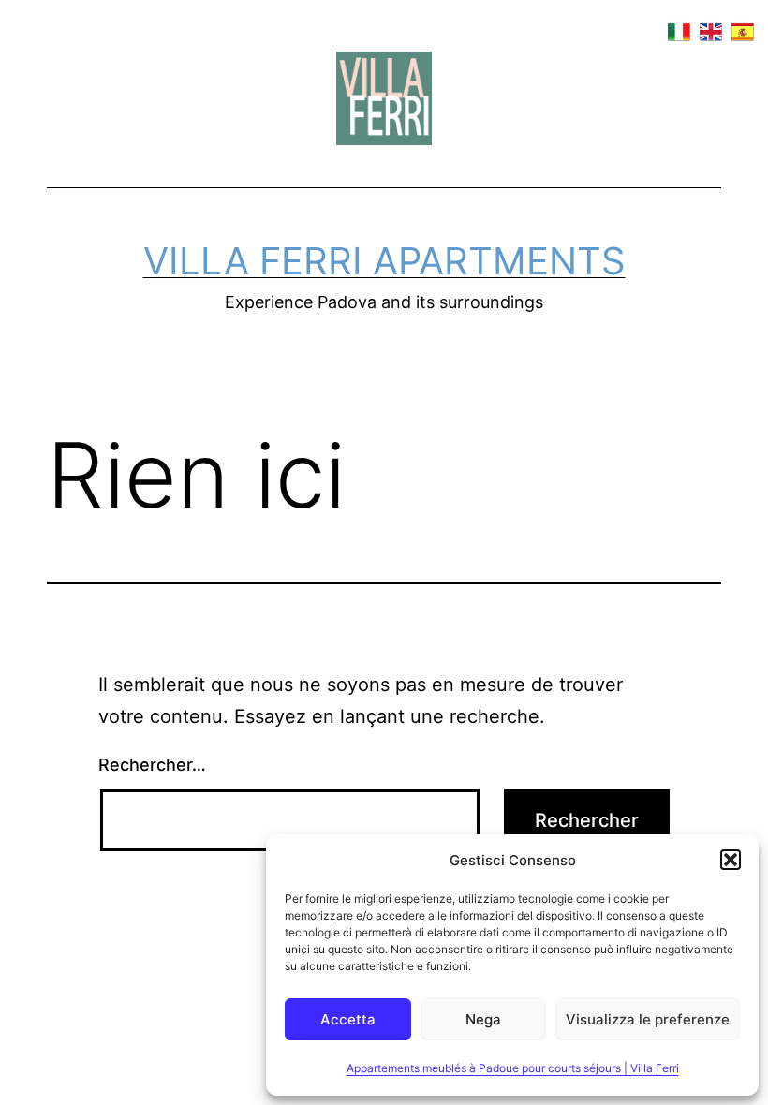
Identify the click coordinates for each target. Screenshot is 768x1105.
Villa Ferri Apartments (384, 261)
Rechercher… (152, 764)
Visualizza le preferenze (648, 1019)
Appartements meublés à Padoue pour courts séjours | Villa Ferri (513, 1068)
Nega (483, 1019)
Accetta (348, 1019)
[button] (730, 859)
